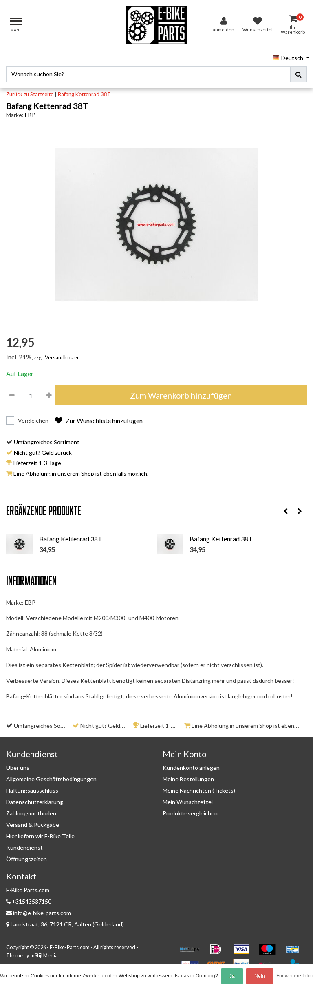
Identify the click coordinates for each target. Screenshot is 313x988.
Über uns (17, 767)
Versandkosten (62, 357)
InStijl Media (44, 955)
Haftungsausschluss (32, 790)
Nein (259, 976)
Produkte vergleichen (190, 813)
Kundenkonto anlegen (191, 767)
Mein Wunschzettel (188, 801)
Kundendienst (24, 847)
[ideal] (218, 953)
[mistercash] (294, 953)
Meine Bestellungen (188, 778)
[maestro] (269, 953)
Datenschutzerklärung (34, 801)
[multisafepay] (192, 953)
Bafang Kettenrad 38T (84, 94)
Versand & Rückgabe (32, 824)
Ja (232, 976)
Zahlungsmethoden (31, 813)
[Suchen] (298, 74)
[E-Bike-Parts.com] (156, 25)
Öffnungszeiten (26, 858)
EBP (30, 114)
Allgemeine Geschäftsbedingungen (51, 778)
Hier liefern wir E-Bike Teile (40, 836)
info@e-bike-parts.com (42, 912)
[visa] (244, 953)
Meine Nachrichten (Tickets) (199, 790)
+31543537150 (31, 901)
